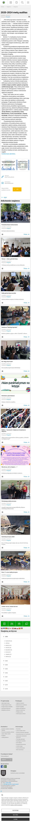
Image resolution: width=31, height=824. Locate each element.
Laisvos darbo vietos (20, 730)
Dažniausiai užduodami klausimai (21, 736)
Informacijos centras (21, 713)
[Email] (5, 766)
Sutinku (15, 819)
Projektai (3, 735)
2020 (6, 680)
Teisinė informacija (20, 747)
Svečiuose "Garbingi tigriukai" (9, 327)
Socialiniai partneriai (6, 708)
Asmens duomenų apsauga (22, 732)
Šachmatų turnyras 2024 (8, 536)
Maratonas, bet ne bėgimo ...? (9, 467)
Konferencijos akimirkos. (8, 154)
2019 (6, 684)
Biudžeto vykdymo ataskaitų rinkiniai (8, 729)
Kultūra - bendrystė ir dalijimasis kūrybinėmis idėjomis (14, 430)
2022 (6, 672)
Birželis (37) (8, 645)
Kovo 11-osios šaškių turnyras (10, 572)
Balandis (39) (9, 649)
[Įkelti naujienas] (11, 2)
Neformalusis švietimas (21, 704)
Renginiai (16, 6)
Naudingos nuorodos (21, 740)
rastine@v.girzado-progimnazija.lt (11, 784)
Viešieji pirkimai (5, 737)
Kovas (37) (8, 652)
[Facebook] (2, 766)
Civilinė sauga (19, 746)
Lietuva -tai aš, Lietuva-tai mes (10, 606)
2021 (6, 676)
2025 (6, 660)
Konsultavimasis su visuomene (23, 734)
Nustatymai (15, 810)
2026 (6, 636)
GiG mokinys (19, 742)
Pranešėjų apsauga (20, 739)
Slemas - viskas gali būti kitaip (10, 259)
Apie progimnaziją (5, 703)
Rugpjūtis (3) (9, 641)
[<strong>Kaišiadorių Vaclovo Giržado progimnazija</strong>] (3, 2)
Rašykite (4, 759)
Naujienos (9, 6)
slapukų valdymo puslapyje (16, 805)
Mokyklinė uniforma (6, 710)
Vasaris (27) (8, 654)
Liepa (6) (7, 643)
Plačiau (25, 234)
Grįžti (5, 197)
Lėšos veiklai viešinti (6, 733)
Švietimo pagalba (20, 706)
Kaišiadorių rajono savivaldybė (18, 773)
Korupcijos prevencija (21, 744)
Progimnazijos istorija (6, 704)
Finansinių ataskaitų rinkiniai (8, 732)
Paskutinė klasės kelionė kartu (10, 224)
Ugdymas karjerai (20, 703)
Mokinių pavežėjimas (20, 708)
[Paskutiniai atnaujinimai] (16, 2)
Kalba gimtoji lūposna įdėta (9, 293)
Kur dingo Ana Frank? (7, 361)
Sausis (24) (8, 656)
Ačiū (16, 189)
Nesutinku (15, 815)
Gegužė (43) (8, 647)
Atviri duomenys (19, 749)
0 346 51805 (8, 782)
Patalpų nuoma (19, 711)
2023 (6, 668)
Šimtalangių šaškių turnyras (9, 501)
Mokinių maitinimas (20, 710)
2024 (6, 664)
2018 (6, 688)
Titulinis (3, 6)
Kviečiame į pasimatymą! (8, 395)
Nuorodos (18, 729)
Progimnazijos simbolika (7, 706)
